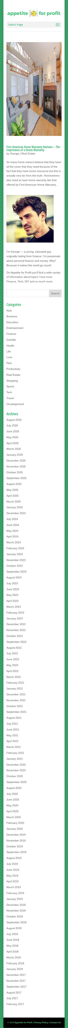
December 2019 (16, 834)
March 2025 (13, 501)
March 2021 (13, 746)
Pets (9, 363)
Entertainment (14, 327)
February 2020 (15, 822)
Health (10, 345)
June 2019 (12, 869)
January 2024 (14, 554)
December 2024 (16, 513)
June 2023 (12, 589)
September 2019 (16, 852)
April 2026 (12, 443)
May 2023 (12, 594)
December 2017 (16, 974)
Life (8, 351)
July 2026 (12, 425)
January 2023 (14, 618)
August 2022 (14, 647)
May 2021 (12, 735)
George (14, 153)
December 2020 (16, 764)
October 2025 (14, 472)
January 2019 (14, 898)
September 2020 (16, 782)
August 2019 (14, 857)
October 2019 (14, 846)
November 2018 (16, 910)
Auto (9, 310)
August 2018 (14, 928)
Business (11, 316)
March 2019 (13, 887)
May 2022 (12, 665)
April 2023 (12, 600)
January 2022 (14, 688)
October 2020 (14, 776)
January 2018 (14, 968)
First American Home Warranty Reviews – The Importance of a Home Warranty (33, 148)
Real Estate (28, 153)
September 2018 (16, 922)
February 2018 (15, 963)
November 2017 (16, 980)
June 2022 (12, 659)
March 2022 (13, 676)
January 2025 (14, 507)
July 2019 (12, 863)
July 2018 (12, 934)
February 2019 (15, 893)
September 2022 (16, 641)
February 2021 (15, 752)
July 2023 (12, 583)
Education (12, 322)
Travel (10, 398)
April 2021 (12, 741)
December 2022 (16, 624)
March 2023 (13, 606)
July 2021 (12, 723)
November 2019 (16, 840)
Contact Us (55, 1022)
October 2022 (14, 635)
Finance (11, 333)
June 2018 (12, 939)
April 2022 (12, 671)
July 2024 (12, 519)
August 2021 (14, 717)
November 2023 (16, 560)
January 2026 (14, 454)
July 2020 (12, 793)
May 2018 (12, 945)
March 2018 (13, 957)
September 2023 (16, 571)
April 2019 (12, 881)
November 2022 (16, 630)
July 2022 (12, 653)
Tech (9, 392)
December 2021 (16, 694)
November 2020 (16, 770)
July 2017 (12, 998)
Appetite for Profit (21, 272)
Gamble (11, 339)
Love (9, 357)
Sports (10, 386)
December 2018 (16, 904)
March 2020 (13, 817)
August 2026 (14, 419)
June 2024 (12, 524)
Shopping (12, 380)
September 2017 (16, 986)
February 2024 (15, 548)
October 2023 (14, 565)
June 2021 (12, 729)
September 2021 (16, 711)
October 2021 (14, 706)
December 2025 (16, 460)
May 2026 (12, 437)
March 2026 (13, 448)
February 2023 (15, 612)
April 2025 (12, 495)
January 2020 (14, 828)
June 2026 (12, 431)
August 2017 (14, 992)
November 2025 (16, 466)
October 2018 (14, 916)
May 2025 (12, 489)
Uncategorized (15, 404)
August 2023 (14, 577)
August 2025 (14, 483)
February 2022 (15, 682)
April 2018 (12, 951)
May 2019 (12, 875)
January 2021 (14, 758)
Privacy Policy (41, 1022)
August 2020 (14, 787)
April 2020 (12, 811)
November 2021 (16, 700)
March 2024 (13, 542)
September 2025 (16, 478)
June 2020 (12, 799)
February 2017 (15, 1004)
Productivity (13, 368)
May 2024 (12, 530)
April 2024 (12, 536)
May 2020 (12, 805)
